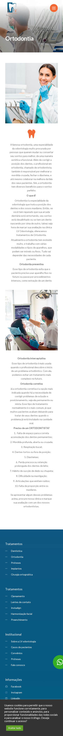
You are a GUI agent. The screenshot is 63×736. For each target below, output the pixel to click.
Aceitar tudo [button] (14, 728)
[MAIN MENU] (54, 8)
